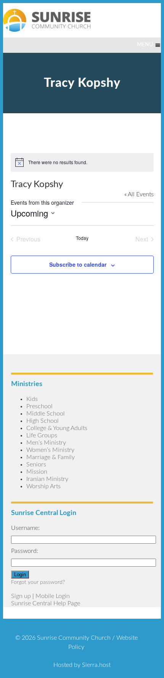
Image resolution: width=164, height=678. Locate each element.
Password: (24, 551)
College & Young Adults (56, 428)
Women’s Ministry (50, 450)
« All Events (139, 194)
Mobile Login (52, 596)
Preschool (39, 406)
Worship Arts (43, 486)
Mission (36, 472)
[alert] (82, 162)
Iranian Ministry (47, 479)
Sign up (21, 596)
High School (42, 421)
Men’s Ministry (46, 443)
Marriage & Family (50, 457)
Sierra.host (96, 665)
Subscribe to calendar (77, 264)
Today (82, 238)
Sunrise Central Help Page (45, 603)
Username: (25, 528)
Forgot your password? (38, 582)
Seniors (36, 464)
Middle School (45, 414)
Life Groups (41, 435)
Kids (32, 399)
